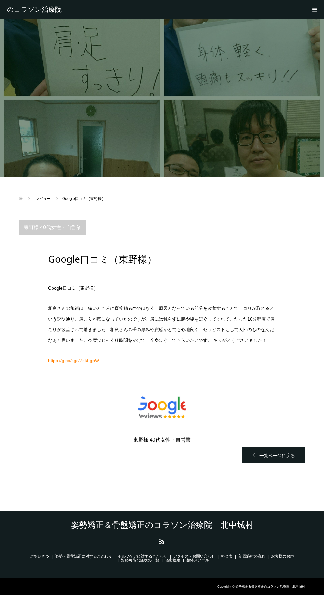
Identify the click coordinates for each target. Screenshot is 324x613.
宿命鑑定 (172, 560)
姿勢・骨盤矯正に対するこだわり (83, 556)
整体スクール (197, 560)
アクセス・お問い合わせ (194, 556)
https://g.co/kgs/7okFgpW (73, 360)
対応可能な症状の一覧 (140, 560)
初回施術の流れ (252, 556)
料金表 (227, 556)
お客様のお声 (282, 556)
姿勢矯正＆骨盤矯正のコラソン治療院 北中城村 (37, 9)
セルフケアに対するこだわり (142, 556)
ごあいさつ (39, 556)
